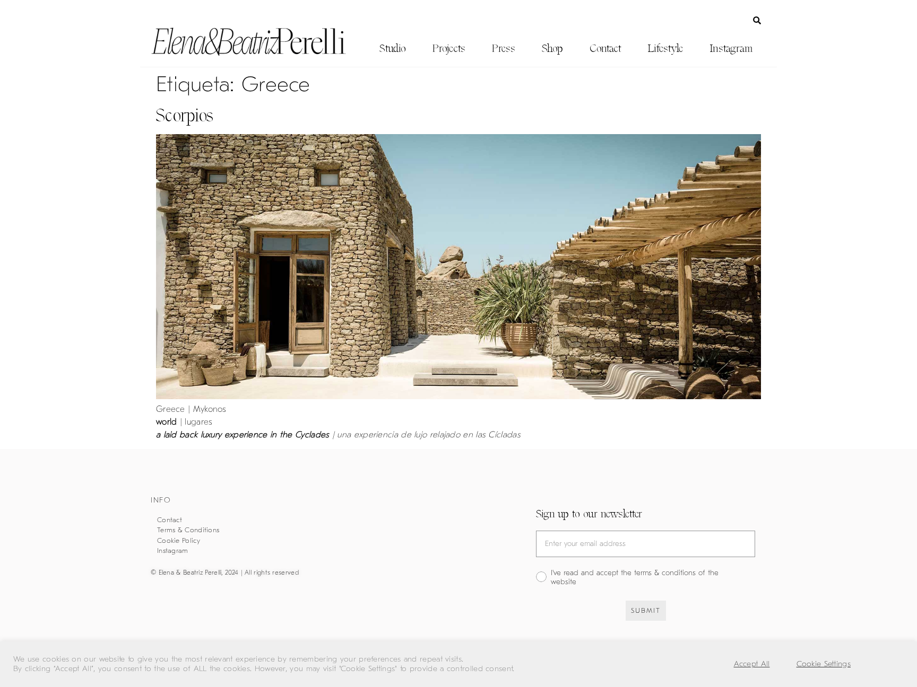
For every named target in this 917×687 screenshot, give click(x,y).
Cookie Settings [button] (824, 663)
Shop (552, 48)
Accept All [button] (752, 663)
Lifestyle (665, 48)
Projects (448, 48)
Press (503, 48)
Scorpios (184, 115)
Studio (392, 48)
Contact (605, 48)
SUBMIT (646, 610)
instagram (731, 48)
